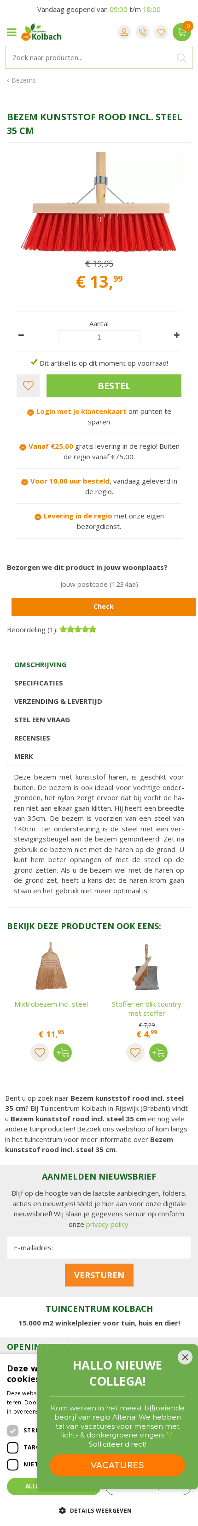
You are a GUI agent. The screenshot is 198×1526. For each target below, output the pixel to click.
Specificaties (38, 682)
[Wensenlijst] (161, 32)
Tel (143, 32)
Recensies (32, 737)
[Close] (185, 1357)
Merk (23, 756)
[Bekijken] (182, 32)
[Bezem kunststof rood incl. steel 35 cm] (99, 203)
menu (11, 32)
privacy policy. (108, 1224)
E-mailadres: (33, 1247)
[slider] (77, 629)
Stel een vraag (42, 719)
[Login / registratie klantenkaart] (124, 32)
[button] (99, 1510)
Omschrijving (40, 664)
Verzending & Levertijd (58, 701)
